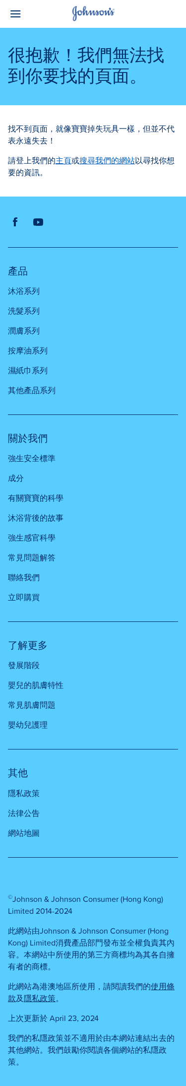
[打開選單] (29, 13)
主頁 (63, 161)
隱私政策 (40, 999)
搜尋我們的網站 (107, 161)
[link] (15, 221)
